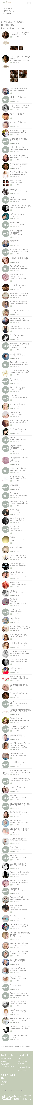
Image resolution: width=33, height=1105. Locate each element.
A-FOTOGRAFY (14, 241)
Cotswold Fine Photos (17, 718)
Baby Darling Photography (18, 501)
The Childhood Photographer (19, 812)
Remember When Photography (20, 709)
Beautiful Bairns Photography (19, 1026)
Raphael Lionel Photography (19, 872)
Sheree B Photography (17, 318)
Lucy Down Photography (18, 838)
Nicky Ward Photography (18, 301)
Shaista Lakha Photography (19, 924)
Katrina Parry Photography (18, 163)
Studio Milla (14, 855)
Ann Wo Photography (17, 113)
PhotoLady (13, 590)
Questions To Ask (5, 1060)
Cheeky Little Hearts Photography (16, 600)
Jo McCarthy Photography (18, 634)
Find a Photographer (6, 1058)
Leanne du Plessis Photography (20, 205)
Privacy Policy (21, 1063)
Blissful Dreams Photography (19, 828)
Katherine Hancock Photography (16, 527)
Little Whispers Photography (19, 370)
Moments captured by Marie (19, 880)
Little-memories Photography (19, 310)
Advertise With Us (22, 1070)
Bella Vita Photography (17, 335)
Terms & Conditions (22, 1061)
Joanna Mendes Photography (19, 249)
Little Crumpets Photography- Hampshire (20, 57)
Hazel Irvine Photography (18, 88)
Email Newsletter (5, 1081)
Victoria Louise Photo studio (19, 770)
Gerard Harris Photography (19, 726)
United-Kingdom (17, 28)
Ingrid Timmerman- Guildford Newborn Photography (20, 744)
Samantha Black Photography (20, 693)
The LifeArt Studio (16, 180)
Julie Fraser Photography (18, 97)
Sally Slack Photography (18, 130)
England (6, 10)
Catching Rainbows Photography (16, 573)
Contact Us (20, 1060)
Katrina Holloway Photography (20, 626)
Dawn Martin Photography (19, 1009)
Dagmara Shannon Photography (16, 446)
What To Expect (5, 1063)
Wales (5, 15)
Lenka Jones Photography (18, 642)
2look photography (16, 734)
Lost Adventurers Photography (20, 778)
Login (19, 1058)
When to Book (4, 1064)
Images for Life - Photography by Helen (20, 933)
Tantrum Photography (17, 387)
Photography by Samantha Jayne (19, 458)
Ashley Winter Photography (19, 420)
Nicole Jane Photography (18, 651)
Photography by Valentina (18, 1001)
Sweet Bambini (15, 326)
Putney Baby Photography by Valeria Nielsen (19, 344)
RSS (2, 1086)
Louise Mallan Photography (19, 659)
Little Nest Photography (18, 285)
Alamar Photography (17, 518)
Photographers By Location (7, 1066)
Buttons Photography (17, 563)
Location (4, 28)
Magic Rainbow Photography (19, 943)
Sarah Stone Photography (18, 172)
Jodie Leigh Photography (18, 122)
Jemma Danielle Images (18, 404)
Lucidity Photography (17, 147)
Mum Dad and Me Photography (16, 906)
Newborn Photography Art (18, 1035)
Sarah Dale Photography (18, 155)
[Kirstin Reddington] (12, 48)
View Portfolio (15, 36)
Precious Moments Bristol (18, 555)
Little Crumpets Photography (19, 32)
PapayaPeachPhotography (18, 993)
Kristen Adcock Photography (19, 293)
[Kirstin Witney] (12, 71)
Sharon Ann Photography (18, 266)
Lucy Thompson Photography (19, 105)
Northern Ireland (8, 11)
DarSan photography (17, 214)
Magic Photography (16, 617)
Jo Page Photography (17, 476)
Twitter (2, 1084)
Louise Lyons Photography (18, 468)
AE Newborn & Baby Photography (16, 275)
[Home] (7, 2)
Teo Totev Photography (17, 959)
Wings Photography (16, 547)
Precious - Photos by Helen (19, 257)
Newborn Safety (5, 1061)
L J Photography (15, 609)
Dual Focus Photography (18, 863)
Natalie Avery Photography (19, 968)
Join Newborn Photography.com (22, 1046)
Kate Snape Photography (18, 429)
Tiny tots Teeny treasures (18, 362)
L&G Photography (16, 668)
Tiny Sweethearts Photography (20, 803)
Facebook (3, 1083)
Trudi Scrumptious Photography (16, 231)
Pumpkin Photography (17, 676)
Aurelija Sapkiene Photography (20, 1018)
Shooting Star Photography (19, 684)
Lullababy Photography (17, 787)
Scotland (6, 13)
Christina (13, 537)
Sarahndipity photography (18, 138)
